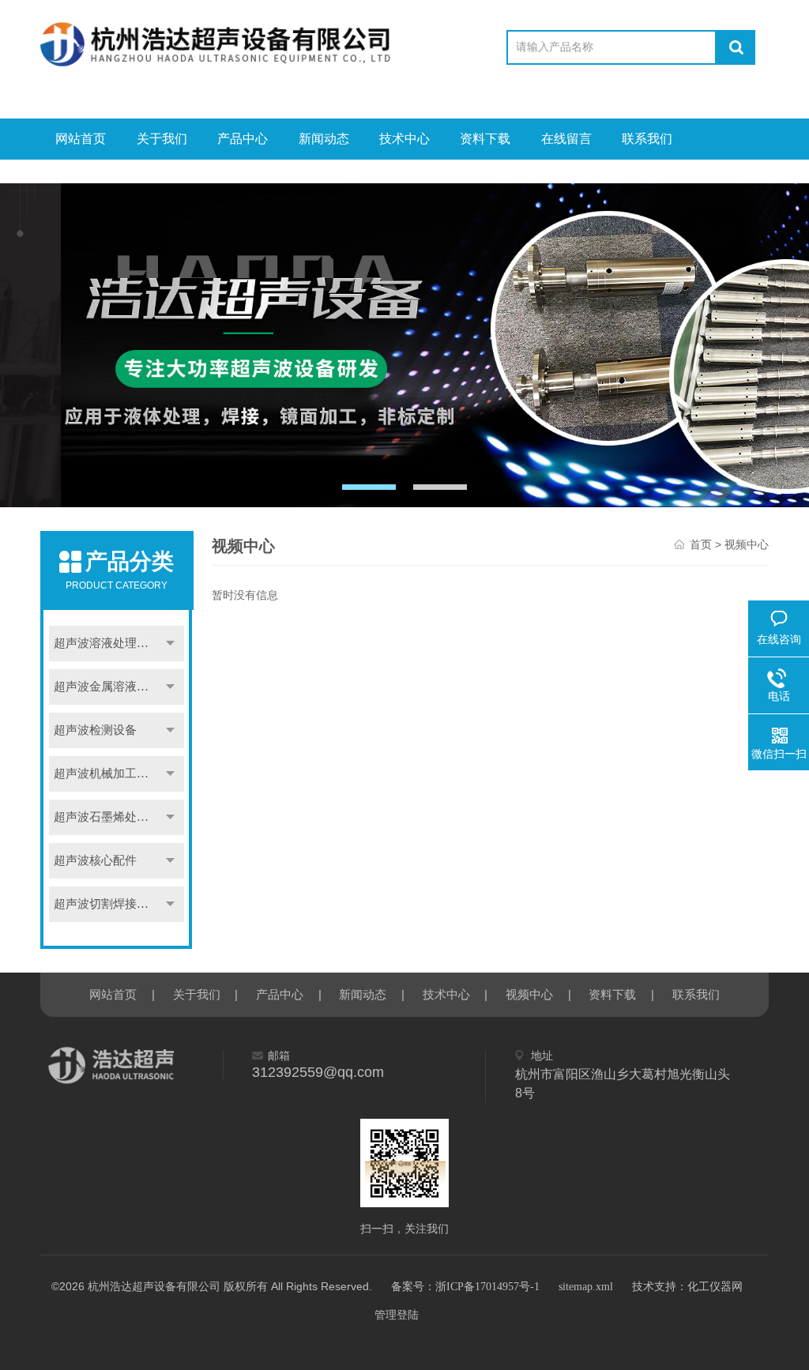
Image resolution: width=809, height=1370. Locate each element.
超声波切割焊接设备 (107, 904)
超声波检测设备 (95, 730)
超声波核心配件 (95, 860)
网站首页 (80, 138)
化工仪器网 (715, 1287)
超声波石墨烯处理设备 (113, 817)
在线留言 (566, 138)
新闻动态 (324, 138)
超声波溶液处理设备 (107, 643)
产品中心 (242, 138)
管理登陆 (396, 1315)
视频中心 (529, 994)
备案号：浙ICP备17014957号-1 (465, 1287)
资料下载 (485, 138)
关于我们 (162, 138)
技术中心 (404, 138)
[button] (369, 487)
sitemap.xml (586, 1287)
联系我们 (647, 138)
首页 (701, 545)
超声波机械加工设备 (107, 773)
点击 (169, 643)
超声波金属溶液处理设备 (118, 686)
